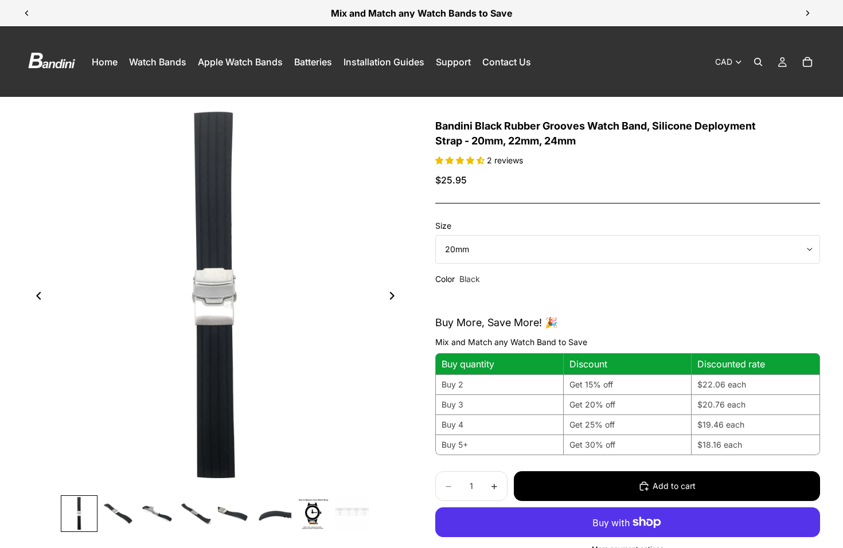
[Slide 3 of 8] (157, 513)
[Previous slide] (27, 13)
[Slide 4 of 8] (196, 513)
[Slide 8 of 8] (352, 513)
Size (443, 225)
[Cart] (807, 62)
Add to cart (674, 486)
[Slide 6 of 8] (274, 513)
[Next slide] (807, 13)
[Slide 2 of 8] (118, 513)
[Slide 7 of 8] (313, 513)
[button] (461, 160)
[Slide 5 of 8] (235, 513)
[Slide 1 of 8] (79, 513)
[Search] (758, 62)
